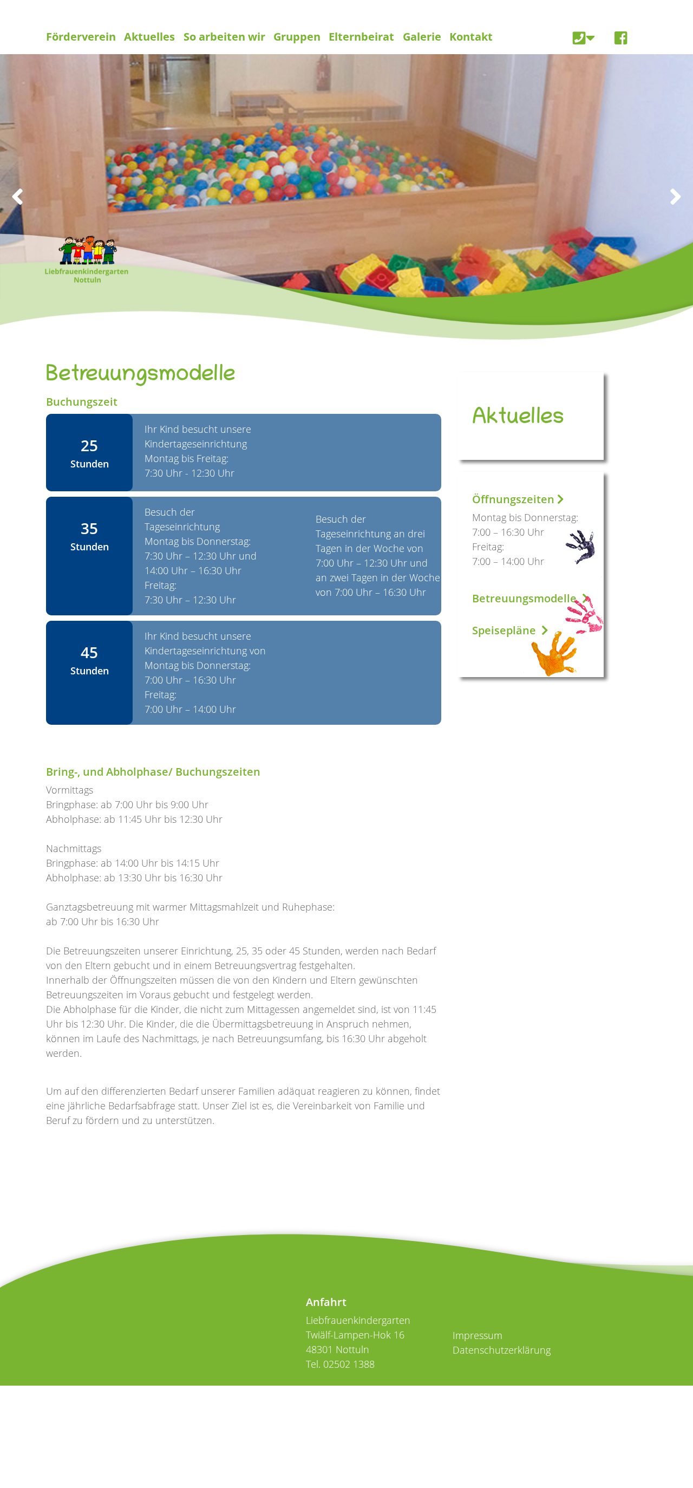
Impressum (477, 1335)
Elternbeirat (361, 36)
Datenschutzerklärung (502, 1349)
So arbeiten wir (224, 36)
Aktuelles (149, 36)
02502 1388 (349, 1363)
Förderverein (81, 36)
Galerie (422, 36)
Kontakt (471, 36)
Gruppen (297, 36)
